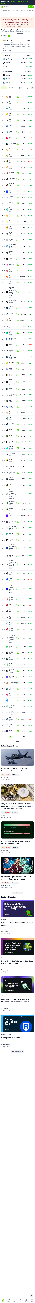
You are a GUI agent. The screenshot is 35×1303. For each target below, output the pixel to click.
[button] (17, 893)
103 (24, 737)
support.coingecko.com (22, 24)
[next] (28, 737)
